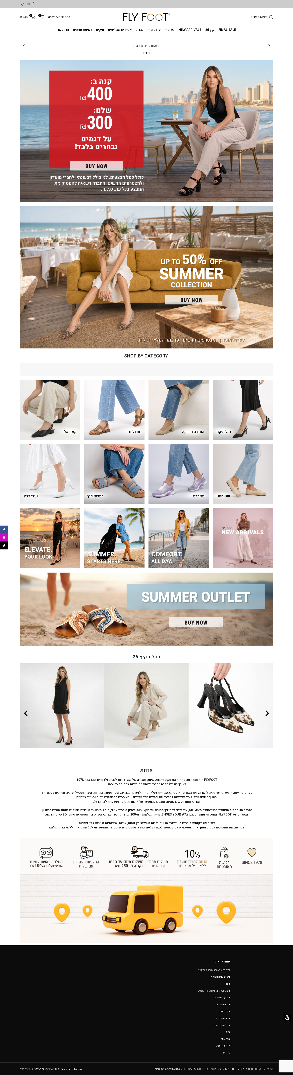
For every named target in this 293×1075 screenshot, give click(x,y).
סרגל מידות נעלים (222, 1025)
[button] (262, 17)
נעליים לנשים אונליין (220, 976)
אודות (227, 983)
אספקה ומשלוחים (222, 997)
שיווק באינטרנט (39, 1068)
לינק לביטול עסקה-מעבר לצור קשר (214, 969)
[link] (33, 4)
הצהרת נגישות (223, 1004)
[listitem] (146, 46)
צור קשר (226, 1052)
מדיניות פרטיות (223, 1018)
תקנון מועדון (224, 1011)
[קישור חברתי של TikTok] (22, 4)
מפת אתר (225, 1038)
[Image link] (146, 890)
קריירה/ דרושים (223, 1045)
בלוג (228, 1031)
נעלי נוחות (159, 1068)
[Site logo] (146, 17)
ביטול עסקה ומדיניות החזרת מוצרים (214, 990)
